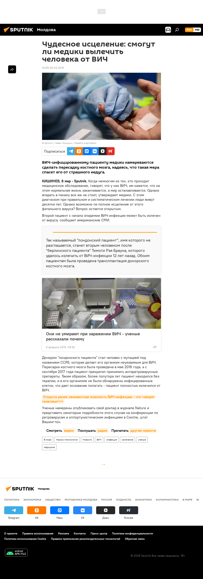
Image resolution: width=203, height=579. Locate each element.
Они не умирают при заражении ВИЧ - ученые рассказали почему (93, 336)
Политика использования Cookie (25, 539)
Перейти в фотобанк (85, 142)
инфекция (111, 439)
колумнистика (167, 499)
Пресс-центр (99, 533)
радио (102, 430)
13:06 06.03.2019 (53, 68)
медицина (49, 447)
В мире (47, 439)
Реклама (63, 533)
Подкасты (123, 499)
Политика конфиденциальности (132, 533)
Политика (11, 499)
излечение (127, 439)
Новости (87, 439)
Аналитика (143, 499)
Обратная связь (135, 539)
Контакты (80, 533)
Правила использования (37, 533)
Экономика (32, 499)
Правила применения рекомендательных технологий (85, 539)
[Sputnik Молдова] (19, 33)
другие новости (142, 430)
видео (69, 430)
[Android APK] (16, 553)
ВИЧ (99, 439)
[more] (155, 347)
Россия (106, 499)
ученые (142, 439)
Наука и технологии (67, 439)
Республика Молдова (81, 499)
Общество (53, 499)
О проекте (10, 533)
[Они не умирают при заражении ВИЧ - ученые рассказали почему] (101, 303)
